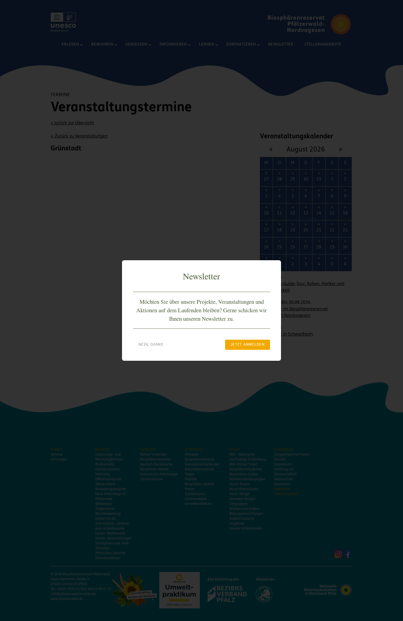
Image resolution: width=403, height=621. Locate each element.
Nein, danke (151, 345)
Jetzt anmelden (248, 345)
